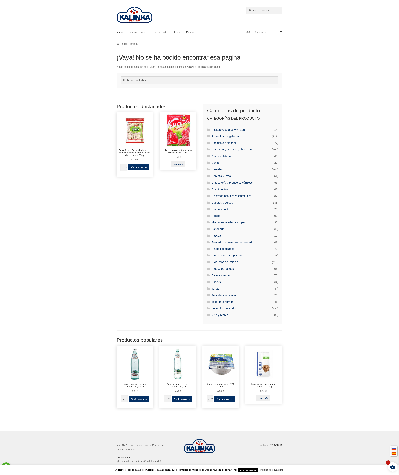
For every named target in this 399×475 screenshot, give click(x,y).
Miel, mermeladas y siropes (229, 222)
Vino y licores (220, 315)
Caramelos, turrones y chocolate (232, 149)
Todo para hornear (223, 301)
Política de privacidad (271, 469)
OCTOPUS (276, 445)
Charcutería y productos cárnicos (232, 182)
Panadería (218, 229)
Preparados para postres (227, 255)
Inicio (120, 32)
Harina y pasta (221, 209)
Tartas (215, 288)
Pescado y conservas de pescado (232, 242)
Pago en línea (124, 457)
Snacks (216, 282)
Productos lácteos (223, 268)
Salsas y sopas (221, 275)
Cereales (217, 169)
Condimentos (220, 189)
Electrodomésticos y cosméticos (231, 195)
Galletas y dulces (222, 202)
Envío (177, 32)
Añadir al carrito (139, 167)
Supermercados (159, 32)
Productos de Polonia (225, 262)
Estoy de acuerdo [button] (248, 470)
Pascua (216, 235)
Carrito (190, 32)
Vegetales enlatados (224, 308)
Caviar (216, 162)
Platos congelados (223, 248)
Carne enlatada (221, 156)
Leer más (178, 164)
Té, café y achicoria (224, 295)
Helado (216, 215)
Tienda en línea (136, 32)
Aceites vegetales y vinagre (229, 129)
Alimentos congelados (225, 136)
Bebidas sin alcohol (224, 143)
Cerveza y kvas (221, 176)
